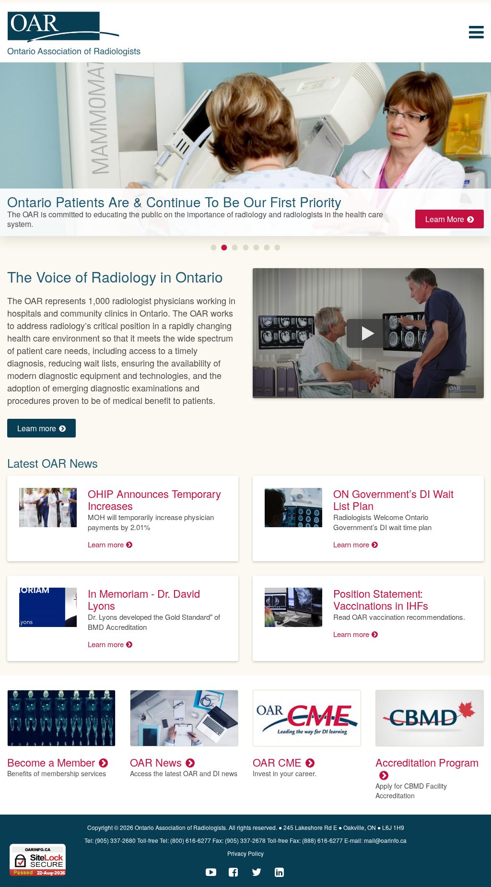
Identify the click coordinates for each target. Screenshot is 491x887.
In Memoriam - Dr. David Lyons (144, 599)
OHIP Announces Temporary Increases (154, 499)
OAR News (156, 762)
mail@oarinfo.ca (385, 840)
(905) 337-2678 (245, 840)
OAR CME (277, 762)
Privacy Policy (245, 853)
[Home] (74, 34)
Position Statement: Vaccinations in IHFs (380, 599)
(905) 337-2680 (115, 840)
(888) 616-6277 (322, 840)
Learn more (36, 428)
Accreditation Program (427, 762)
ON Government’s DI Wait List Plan (393, 499)
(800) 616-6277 (190, 840)
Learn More (444, 219)
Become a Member (51, 762)
